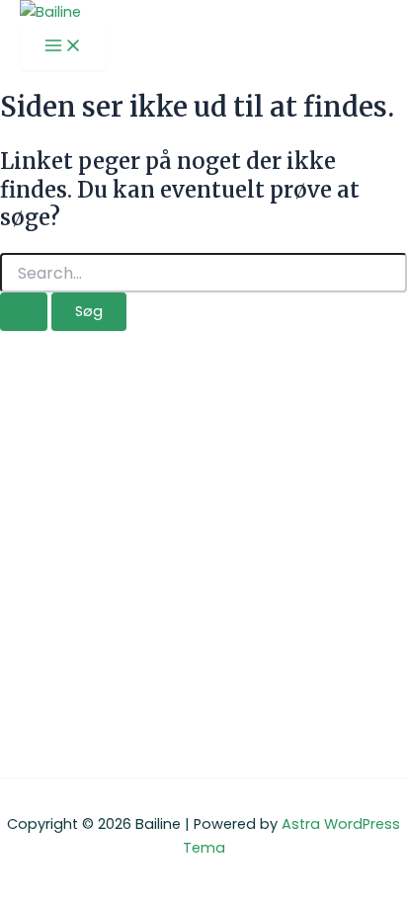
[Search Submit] (23, 311)
